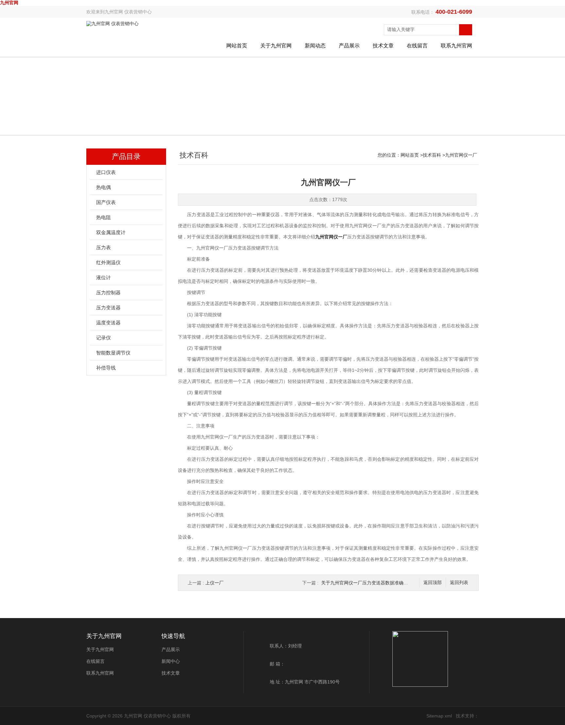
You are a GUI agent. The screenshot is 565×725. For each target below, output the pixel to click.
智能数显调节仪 (113, 352)
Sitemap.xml (439, 715)
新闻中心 (171, 661)
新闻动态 (315, 45)
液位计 (103, 277)
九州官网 (9, 2)
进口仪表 (106, 172)
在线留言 (417, 45)
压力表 (103, 247)
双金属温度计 (111, 232)
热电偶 (103, 187)
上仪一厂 (214, 582)
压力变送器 (108, 307)
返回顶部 (432, 582)
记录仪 (103, 337)
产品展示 (349, 45)
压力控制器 (108, 292)
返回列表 (459, 582)
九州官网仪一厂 (331, 236)
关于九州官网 (276, 45)
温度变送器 (108, 322)
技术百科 (432, 155)
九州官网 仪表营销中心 (128, 11)
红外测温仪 (108, 262)
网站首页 (236, 45)
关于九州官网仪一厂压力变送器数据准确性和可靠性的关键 (380, 582)
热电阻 (103, 217)
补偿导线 (106, 368)
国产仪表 (106, 202)
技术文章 (383, 45)
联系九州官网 (456, 45)
